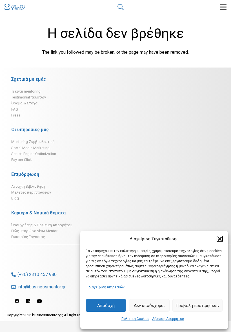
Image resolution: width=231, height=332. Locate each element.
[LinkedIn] (28, 301)
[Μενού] (223, 7)
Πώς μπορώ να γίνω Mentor (34, 231)
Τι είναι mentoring (26, 91)
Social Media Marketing (30, 148)
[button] (220, 239)
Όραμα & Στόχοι (25, 103)
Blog (15, 198)
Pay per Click (21, 160)
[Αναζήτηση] (120, 7)
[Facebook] (17, 301)
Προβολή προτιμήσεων (197, 305)
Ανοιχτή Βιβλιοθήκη (28, 186)
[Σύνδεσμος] (15, 7)
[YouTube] (39, 301)
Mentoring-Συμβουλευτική (33, 142)
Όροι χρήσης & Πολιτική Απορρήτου (41, 225)
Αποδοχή (106, 305)
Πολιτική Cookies (135, 319)
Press (15, 115)
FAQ (14, 109)
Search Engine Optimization (33, 154)
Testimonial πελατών (28, 97)
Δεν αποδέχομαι (149, 305)
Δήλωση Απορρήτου (168, 319)
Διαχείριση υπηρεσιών (106, 287)
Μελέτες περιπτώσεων (31, 192)
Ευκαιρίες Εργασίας (28, 237)
